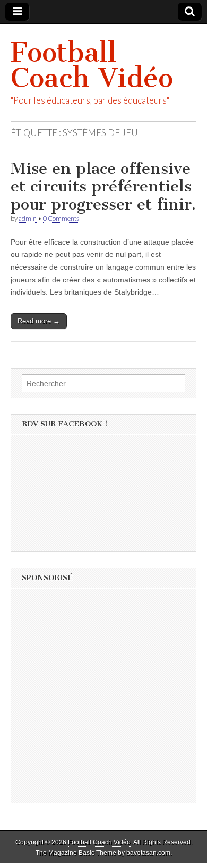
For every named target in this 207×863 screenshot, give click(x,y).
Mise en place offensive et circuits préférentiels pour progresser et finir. (103, 186)
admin (28, 218)
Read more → (39, 321)
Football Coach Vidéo (92, 65)
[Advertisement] (103, 699)
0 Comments (61, 218)
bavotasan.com (148, 853)
